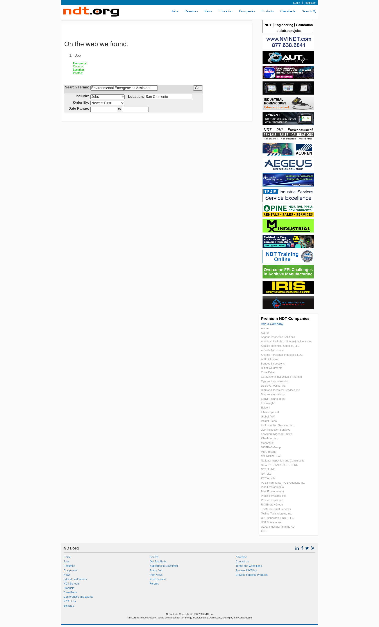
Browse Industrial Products (252, 574)
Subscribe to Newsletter (164, 565)
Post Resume (158, 579)
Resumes (191, 11)
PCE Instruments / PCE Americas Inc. (283, 482)
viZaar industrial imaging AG (278, 526)
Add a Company (272, 324)
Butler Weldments (271, 368)
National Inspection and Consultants (282, 460)
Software (69, 605)
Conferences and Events (78, 596)
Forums (154, 583)
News (208, 11)
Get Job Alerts (158, 561)
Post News (156, 574)
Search (307, 11)
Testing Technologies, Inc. (276, 513)
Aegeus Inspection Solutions (278, 337)
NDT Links (70, 601)
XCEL (264, 531)
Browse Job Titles (246, 570)
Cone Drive (268, 372)
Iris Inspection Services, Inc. (277, 425)
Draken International (273, 394)
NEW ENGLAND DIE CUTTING (279, 465)
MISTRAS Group (271, 447)
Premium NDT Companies (285, 318)
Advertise (241, 557)
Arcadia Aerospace (272, 350)
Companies (247, 11)
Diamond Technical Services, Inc (280, 390)
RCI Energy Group (272, 504)
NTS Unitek (268, 469)
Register (310, 2)
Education (225, 11)
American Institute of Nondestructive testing (286, 341)
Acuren (265, 328)
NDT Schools (71, 583)
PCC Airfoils (268, 478)
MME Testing (268, 451)
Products (267, 11)
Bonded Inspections (273, 363)
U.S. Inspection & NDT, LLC (277, 518)
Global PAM (268, 416)
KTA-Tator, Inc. (269, 438)
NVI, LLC (266, 473)
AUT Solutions (269, 359)
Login (296, 2)
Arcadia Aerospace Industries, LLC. (282, 354)
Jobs (175, 11)
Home (67, 557)
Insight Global (269, 421)
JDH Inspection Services (275, 429)
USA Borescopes (271, 522)
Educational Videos (75, 579)
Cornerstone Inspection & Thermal (281, 376)
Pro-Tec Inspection (272, 500)
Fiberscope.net (270, 412)
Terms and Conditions (249, 565)
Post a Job (156, 570)
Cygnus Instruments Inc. (275, 381)
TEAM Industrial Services (276, 509)
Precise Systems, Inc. (273, 495)
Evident (265, 407)
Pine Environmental (272, 487)
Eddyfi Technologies (273, 398)
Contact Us (242, 561)
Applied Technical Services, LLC (280, 345)
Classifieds (287, 11)
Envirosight (267, 403)
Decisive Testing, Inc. (273, 385)
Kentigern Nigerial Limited (276, 434)
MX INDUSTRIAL (271, 456)
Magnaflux (267, 443)
